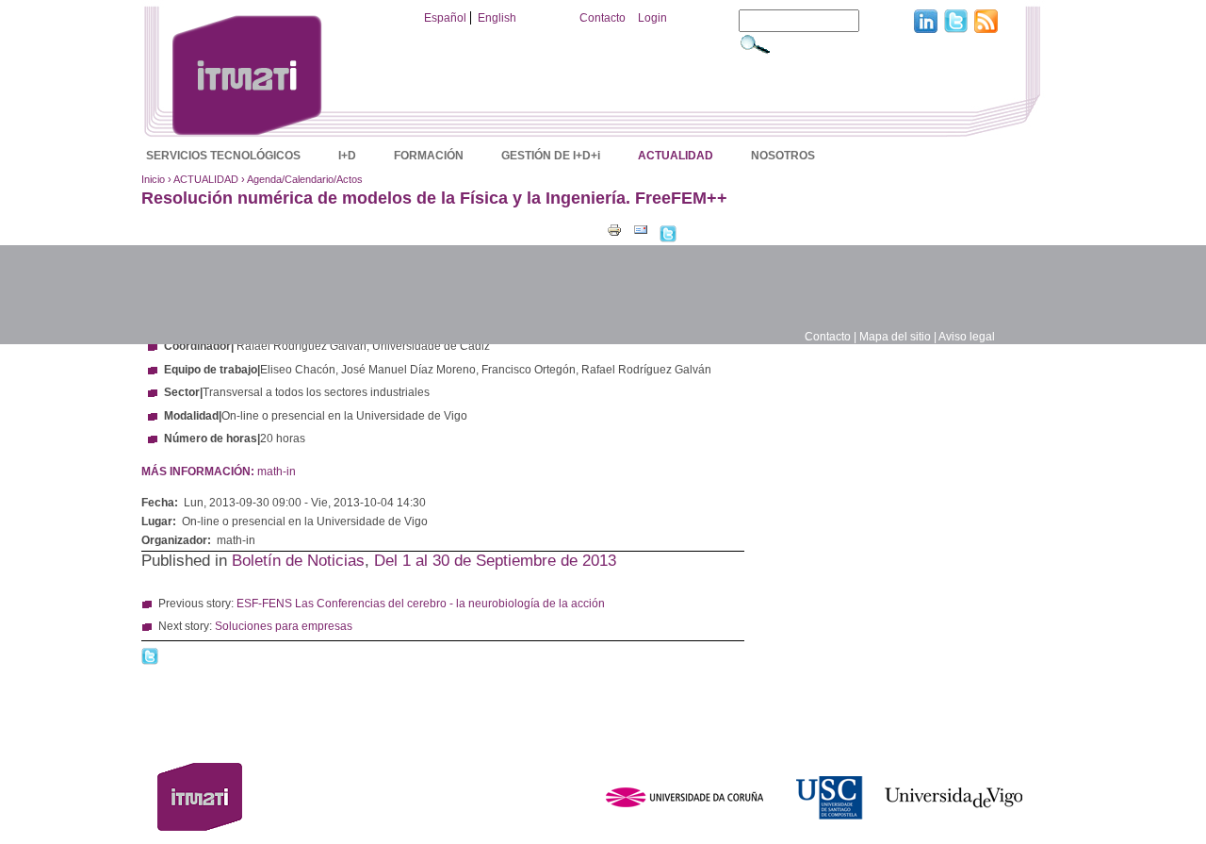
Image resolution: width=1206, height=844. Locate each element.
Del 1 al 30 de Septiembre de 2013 (495, 561)
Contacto (602, 18)
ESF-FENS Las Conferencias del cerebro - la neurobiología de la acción (420, 603)
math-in (276, 471)
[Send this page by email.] (640, 229)
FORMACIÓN (429, 155)
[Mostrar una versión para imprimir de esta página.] (614, 229)
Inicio (153, 179)
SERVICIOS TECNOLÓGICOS (223, 155)
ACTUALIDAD (675, 155)
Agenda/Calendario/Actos (305, 179)
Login (652, 18)
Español (445, 18)
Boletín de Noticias (298, 561)
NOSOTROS (783, 155)
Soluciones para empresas (283, 626)
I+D (347, 155)
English (497, 18)
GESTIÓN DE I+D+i (550, 155)
